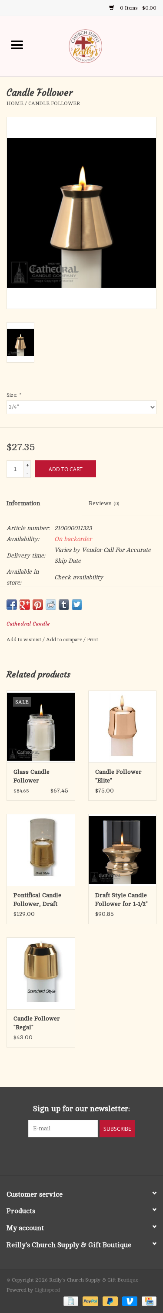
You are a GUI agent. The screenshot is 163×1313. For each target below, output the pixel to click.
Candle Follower (54, 103)
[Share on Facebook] (12, 604)
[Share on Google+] (25, 604)
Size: (13, 395)
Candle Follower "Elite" (118, 776)
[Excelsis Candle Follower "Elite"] (122, 726)
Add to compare (64, 639)
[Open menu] (17, 44)
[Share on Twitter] (77, 604)
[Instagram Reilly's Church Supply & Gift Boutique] (105, 1155)
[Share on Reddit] (51, 604)
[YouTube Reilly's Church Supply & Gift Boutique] (89, 1155)
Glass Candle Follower (31, 776)
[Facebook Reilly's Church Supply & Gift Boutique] (58, 1155)
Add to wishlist (25, 639)
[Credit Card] (147, 1301)
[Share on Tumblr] (64, 604)
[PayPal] (89, 1301)
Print (92, 639)
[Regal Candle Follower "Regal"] (41, 973)
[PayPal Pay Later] (109, 1301)
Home (15, 103)
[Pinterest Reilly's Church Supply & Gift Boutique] (74, 1155)
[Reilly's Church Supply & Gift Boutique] (99, 45)
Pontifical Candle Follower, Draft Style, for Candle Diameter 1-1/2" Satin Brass (37, 900)
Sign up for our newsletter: (81, 1108)
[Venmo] (129, 1301)
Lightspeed (47, 1290)
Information (23, 503)
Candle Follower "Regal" (36, 1023)
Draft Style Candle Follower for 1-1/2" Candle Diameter (121, 900)
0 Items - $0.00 (137, 8)
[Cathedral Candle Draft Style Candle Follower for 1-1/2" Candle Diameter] (122, 850)
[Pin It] (38, 604)
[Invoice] (70, 1301)
